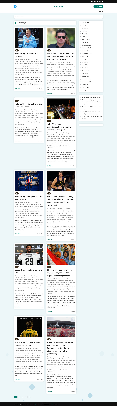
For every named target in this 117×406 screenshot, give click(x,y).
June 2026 (85, 28)
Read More (17, 88)
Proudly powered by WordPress (34, 404)
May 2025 (84, 65)
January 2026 (85, 42)
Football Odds (25, 65)
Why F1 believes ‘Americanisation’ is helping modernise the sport (59, 127)
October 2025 (85, 50)
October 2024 (85, 84)
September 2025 (86, 53)
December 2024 (86, 79)
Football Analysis (31, 63)
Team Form (39, 72)
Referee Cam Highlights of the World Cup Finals (28, 105)
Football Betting (39, 63)
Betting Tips (23, 61)
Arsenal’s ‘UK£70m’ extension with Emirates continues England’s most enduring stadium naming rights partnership (60, 348)
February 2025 (86, 73)
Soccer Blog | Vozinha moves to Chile (29, 271)
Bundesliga (29, 61)
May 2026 (84, 31)
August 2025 (85, 56)
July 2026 (84, 25)
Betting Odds (18, 61)
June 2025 (85, 62)
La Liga (23, 66)
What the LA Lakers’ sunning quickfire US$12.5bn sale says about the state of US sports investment (60, 200)
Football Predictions (33, 65)
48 (25, 397)
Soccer (16, 70)
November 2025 (86, 48)
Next (30, 397)
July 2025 (84, 59)
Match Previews (18, 68)
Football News (18, 65)
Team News (17, 74)
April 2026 (84, 34)
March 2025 (85, 70)
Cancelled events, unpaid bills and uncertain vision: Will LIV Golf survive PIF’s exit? (60, 56)
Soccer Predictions (23, 70)
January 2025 (85, 76)
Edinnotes (58, 6)
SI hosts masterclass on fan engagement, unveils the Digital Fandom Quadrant (59, 273)
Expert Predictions (19, 63)
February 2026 (86, 39)
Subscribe (99, 6)
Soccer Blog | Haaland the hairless (26, 55)
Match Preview (39, 66)
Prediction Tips (25, 68)
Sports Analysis (34, 70)
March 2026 (85, 36)
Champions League (36, 61)
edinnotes (28, 59)
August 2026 (85, 22)
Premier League (33, 68)
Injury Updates (18, 66)
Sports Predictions (32, 72)
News (17, 50)
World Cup (22, 74)
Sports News (24, 72)
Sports (29, 70)
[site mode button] (99, 11)
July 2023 (84, 90)
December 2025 (86, 45)
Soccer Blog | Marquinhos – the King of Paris (28, 198)
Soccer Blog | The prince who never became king (28, 344)
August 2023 (85, 87)
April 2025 (84, 67)
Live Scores (28, 66)
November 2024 (86, 81)
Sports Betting (18, 72)
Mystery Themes (55, 404)
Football (25, 63)
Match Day (33, 66)
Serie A (38, 68)
